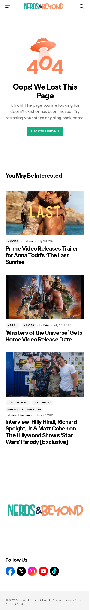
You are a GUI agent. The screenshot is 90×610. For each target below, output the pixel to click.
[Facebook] (10, 571)
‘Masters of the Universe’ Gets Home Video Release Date (44, 336)
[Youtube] (43, 571)
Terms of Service (16, 604)
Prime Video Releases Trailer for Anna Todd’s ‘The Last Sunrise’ (42, 255)
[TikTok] (54, 571)
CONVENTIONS (17, 402)
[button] (7, 6)
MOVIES (12, 241)
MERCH (12, 325)
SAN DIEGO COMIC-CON (24, 409)
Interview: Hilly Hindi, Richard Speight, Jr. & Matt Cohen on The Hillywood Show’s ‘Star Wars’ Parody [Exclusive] (41, 432)
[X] (21, 571)
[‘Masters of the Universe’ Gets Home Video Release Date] (45, 297)
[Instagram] (32, 571)
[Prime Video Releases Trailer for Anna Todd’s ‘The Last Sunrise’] (45, 213)
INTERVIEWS (42, 402)
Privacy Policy (73, 600)
